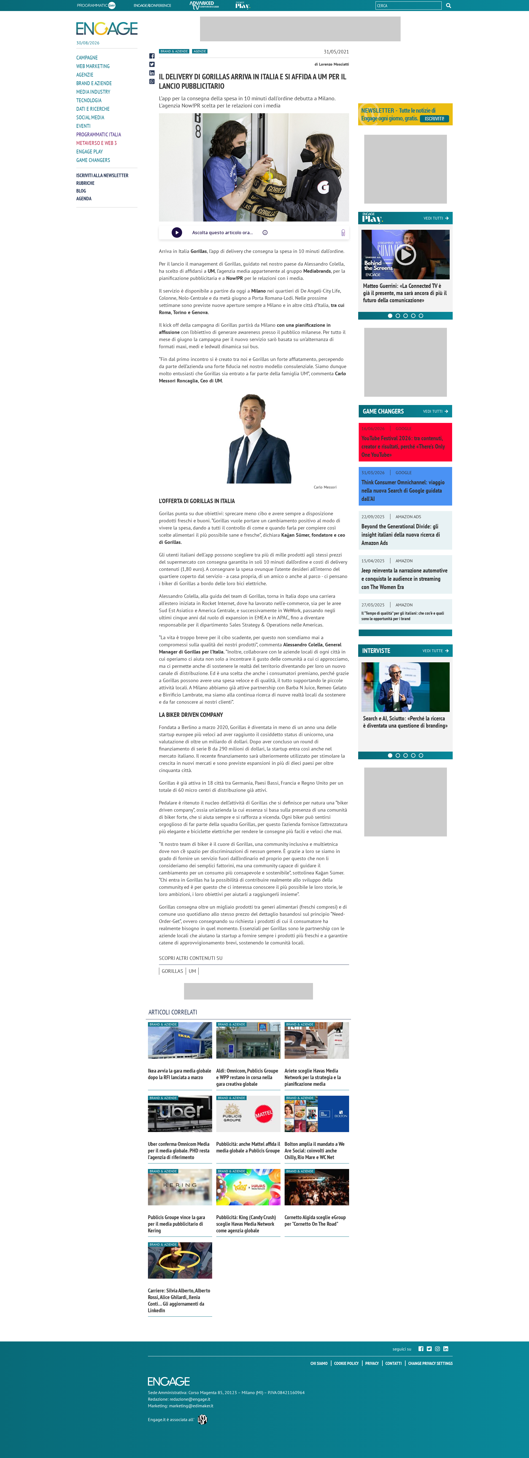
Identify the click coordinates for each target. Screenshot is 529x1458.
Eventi (83, 125)
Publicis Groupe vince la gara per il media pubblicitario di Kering (176, 1224)
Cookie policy (346, 1363)
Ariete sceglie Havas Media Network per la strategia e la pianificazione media (313, 1077)
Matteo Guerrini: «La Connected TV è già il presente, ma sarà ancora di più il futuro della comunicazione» (405, 293)
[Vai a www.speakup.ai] (343, 232)
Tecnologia (88, 100)
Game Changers (93, 160)
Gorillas (172, 971)
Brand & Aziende (174, 51)
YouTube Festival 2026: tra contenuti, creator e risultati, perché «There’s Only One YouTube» (403, 446)
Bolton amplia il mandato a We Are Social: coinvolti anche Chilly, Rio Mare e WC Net (315, 1150)
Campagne (87, 57)
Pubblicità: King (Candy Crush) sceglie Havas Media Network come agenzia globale (246, 1224)
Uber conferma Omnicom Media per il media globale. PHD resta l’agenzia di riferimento (178, 1150)
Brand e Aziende (94, 83)
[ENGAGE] (106, 28)
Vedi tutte (433, 650)
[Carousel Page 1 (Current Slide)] (390, 316)
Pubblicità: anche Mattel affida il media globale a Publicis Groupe (248, 1147)
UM (192, 971)
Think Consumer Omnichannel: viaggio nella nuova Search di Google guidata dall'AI (403, 490)
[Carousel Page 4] (413, 316)
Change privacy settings (430, 1363)
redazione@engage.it (190, 1399)
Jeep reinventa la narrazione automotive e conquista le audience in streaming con (404, 578)
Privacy (372, 1363)
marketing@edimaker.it (191, 1405)
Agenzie (84, 74)
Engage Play (89, 151)
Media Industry (93, 91)
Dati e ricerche (93, 108)
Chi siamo (319, 1363)
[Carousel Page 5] (421, 316)
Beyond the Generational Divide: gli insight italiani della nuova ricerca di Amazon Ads (400, 534)
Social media (90, 117)
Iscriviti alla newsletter (102, 175)
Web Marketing (93, 66)
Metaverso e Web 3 (96, 143)
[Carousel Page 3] (405, 316)
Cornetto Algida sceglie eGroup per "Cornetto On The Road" (315, 1220)
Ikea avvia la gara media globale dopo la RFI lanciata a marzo (179, 1074)
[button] (448, 5)
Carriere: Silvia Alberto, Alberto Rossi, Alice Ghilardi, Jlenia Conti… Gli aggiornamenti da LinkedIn (179, 1300)
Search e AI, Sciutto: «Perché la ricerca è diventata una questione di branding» (405, 721)
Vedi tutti (433, 218)
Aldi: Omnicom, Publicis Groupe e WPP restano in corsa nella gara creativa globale (247, 1077)
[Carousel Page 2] (398, 316)
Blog (81, 191)
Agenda (83, 198)
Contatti (393, 1363)
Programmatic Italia (98, 134)
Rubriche (85, 183)
